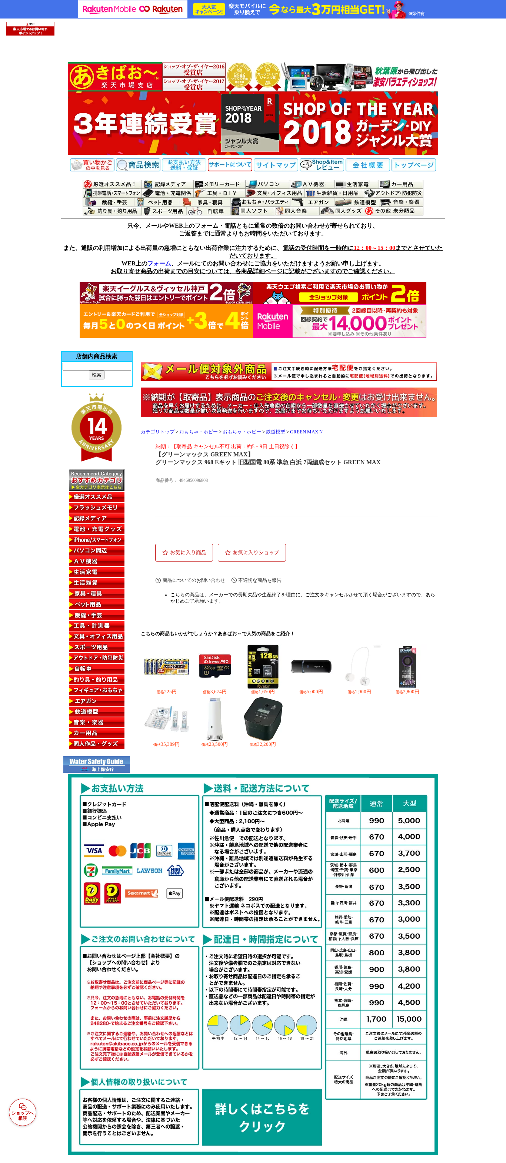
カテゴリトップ (157, 432)
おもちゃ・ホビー (198, 432)
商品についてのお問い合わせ (194, 580)
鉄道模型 (275, 432)
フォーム (159, 263)
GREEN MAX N (306, 432)
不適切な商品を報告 (260, 580)
